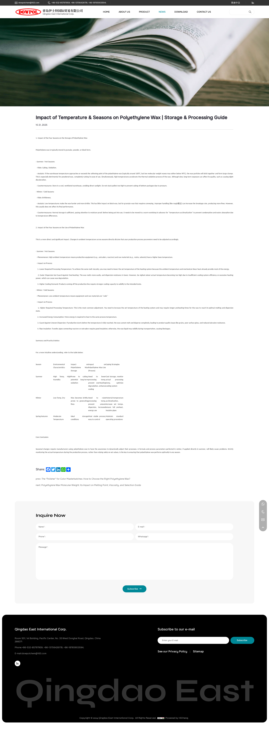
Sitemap (198, 651)
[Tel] (263, 511)
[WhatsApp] (263, 504)
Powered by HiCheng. (176, 718)
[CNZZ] (160, 718)
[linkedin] (252, 3)
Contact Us (204, 11)
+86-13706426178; (79, 3)
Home (106, 11)
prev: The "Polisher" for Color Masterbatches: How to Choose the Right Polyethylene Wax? (83, 478)
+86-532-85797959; (60, 3)
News (162, 11)
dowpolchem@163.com (28, 3)
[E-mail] (263, 519)
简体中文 (235, 3)
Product (144, 11)
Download (181, 11)
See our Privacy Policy (172, 651)
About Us (124, 11)
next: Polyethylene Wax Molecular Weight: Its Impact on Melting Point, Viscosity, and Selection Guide (88, 485)
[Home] (49, 12)
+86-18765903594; (97, 3)
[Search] (250, 12)
